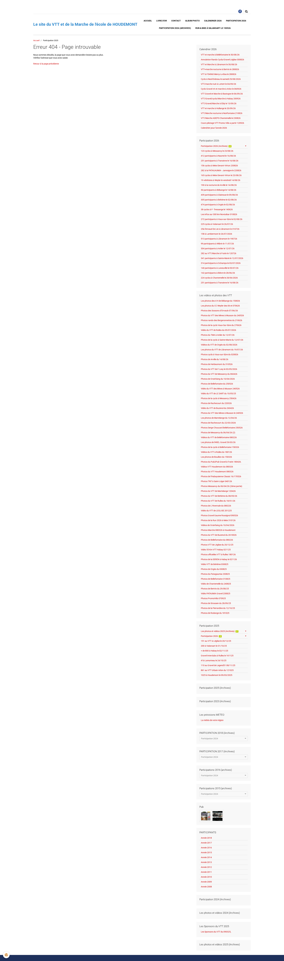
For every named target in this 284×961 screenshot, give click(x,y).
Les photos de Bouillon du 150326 (216, 457)
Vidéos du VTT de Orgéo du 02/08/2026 (219, 345)
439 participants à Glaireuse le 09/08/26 (219, 195)
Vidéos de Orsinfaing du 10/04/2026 (217, 525)
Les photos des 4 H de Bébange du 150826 (220, 301)
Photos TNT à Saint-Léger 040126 (216, 481)
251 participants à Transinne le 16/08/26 (219, 161)
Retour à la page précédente (46, 64)
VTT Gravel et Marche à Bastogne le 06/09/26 (222, 94)
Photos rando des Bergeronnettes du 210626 (221, 320)
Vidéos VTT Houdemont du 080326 (217, 466)
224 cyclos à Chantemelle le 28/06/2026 (219, 278)
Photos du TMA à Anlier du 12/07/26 (217, 335)
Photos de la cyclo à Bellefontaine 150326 (220, 447)
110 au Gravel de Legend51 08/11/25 (218, 665)
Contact (176, 21)
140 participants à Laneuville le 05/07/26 (219, 268)
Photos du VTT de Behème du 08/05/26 (219, 496)
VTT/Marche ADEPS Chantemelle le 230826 (221, 118)
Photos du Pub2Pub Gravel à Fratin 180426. (221, 462)
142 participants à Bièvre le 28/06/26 (218, 273)
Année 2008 (206, 886)
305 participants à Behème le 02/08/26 (219, 200)
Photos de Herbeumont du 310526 (217, 364)
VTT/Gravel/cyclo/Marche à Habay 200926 (221, 98)
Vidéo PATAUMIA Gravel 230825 (215, 593)
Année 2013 (206, 862)
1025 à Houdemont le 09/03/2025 (216, 675)
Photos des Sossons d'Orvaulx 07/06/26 (219, 310)
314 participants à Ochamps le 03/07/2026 (221, 263)
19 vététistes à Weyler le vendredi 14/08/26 (220, 180)
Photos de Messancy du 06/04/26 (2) (218, 432)
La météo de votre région (212, 720)
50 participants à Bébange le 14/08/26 (218, 190)
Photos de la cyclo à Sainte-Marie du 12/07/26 (222, 340)
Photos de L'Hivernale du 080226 (216, 506)
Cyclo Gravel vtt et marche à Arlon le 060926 (221, 89)
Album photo (192, 21)
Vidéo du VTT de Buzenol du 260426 (217, 408)
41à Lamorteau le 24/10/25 (213, 660)
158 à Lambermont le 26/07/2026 (216, 234)
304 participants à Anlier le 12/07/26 (217, 248)
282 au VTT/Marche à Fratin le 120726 (218, 253)
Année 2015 (206, 852)
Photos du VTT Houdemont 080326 (217, 471)
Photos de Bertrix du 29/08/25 (215, 588)
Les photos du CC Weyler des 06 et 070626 (220, 306)
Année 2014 (206, 857)
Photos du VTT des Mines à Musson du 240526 (222, 315)
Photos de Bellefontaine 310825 (215, 579)
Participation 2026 (236, 21)
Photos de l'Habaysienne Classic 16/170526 (221, 476)
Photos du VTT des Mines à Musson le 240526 (222, 413)
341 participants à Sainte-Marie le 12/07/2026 (222, 258)
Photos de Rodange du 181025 (215, 613)
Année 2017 (206, 843)
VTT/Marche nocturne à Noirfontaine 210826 (221, 113)
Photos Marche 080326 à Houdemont (218, 530)
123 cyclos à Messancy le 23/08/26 (217, 151)
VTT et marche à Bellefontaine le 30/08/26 (220, 55)
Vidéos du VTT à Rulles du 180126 (216, 452)
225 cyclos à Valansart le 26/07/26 (217, 224)
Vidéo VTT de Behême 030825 (214, 564)
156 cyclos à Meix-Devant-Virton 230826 (219, 165)
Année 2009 (206, 882)
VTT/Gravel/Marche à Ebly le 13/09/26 (218, 103)
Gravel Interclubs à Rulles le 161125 (217, 655)
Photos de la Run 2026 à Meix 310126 (218, 520)
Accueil (148, 21)
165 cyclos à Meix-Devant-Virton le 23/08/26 (221, 175)
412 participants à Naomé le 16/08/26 (218, 156)
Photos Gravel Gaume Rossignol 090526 (219, 515)
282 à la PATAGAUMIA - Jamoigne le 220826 (221, 170)
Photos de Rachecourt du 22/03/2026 (218, 423)
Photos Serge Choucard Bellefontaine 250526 (222, 427)
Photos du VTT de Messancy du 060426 (219, 374)
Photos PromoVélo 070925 (213, 598)
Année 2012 (206, 867)
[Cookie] (6, 955)
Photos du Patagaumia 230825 (215, 574)
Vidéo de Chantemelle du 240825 (216, 584)
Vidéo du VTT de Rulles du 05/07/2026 (218, 330)
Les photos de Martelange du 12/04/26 (219, 418)
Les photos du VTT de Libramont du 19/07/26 (222, 349)
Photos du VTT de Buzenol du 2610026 (219, 535)
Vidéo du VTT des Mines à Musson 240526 (220, 388)
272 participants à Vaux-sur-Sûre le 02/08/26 (221, 219)
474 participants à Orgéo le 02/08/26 (218, 204)
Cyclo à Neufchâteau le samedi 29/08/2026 (221, 79)
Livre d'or (161, 21)
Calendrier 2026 (213, 21)
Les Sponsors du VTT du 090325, (216, 932)
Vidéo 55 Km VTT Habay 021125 (216, 549)
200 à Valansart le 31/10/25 (214, 646)
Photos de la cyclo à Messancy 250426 (218, 398)
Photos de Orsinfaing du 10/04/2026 (218, 379)
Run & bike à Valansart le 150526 (213, 28)
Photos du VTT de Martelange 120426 (218, 491)
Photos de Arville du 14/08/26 (214, 359)
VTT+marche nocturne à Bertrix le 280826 (220, 69)
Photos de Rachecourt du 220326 (216, 403)
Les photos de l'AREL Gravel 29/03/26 (218, 442)
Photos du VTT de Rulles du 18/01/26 (218, 501)
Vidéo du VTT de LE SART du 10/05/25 (218, 393)
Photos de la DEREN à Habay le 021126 (219, 559)
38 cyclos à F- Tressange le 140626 (217, 209)
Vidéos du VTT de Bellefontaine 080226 (219, 437)
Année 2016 (206, 847)
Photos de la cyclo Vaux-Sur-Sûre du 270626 (221, 325)
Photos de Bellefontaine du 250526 (217, 384)
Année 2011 (206, 872)
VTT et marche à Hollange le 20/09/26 (218, 108)
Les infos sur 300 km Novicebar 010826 (219, 214)
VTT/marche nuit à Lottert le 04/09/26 (218, 84)
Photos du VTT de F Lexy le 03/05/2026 (219, 369)
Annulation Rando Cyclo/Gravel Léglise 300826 (222, 59)
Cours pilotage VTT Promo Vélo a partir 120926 (222, 123)
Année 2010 (206, 877)
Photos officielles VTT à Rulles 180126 (218, 554)
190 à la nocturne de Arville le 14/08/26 (219, 185)
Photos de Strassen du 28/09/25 (216, 603)
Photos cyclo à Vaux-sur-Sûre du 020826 (219, 354)
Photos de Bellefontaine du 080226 (217, 540)
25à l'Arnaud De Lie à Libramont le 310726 (220, 229)
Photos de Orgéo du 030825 (214, 569)
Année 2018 (206, 838)
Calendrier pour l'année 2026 (214, 128)
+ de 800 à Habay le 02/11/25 (214, 651)
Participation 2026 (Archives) (175, 28)
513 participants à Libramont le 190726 (219, 239)
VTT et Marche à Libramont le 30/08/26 (219, 64)
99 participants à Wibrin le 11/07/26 (217, 243)
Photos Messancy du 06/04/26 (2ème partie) (221, 486)
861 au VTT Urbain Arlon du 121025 (217, 670)
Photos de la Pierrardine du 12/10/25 (218, 608)
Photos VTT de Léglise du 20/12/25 (217, 545)
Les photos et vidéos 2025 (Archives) (219, 631)
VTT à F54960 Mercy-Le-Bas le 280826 (218, 74)
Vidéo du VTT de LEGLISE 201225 (216, 510)
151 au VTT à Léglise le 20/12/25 (216, 641)
